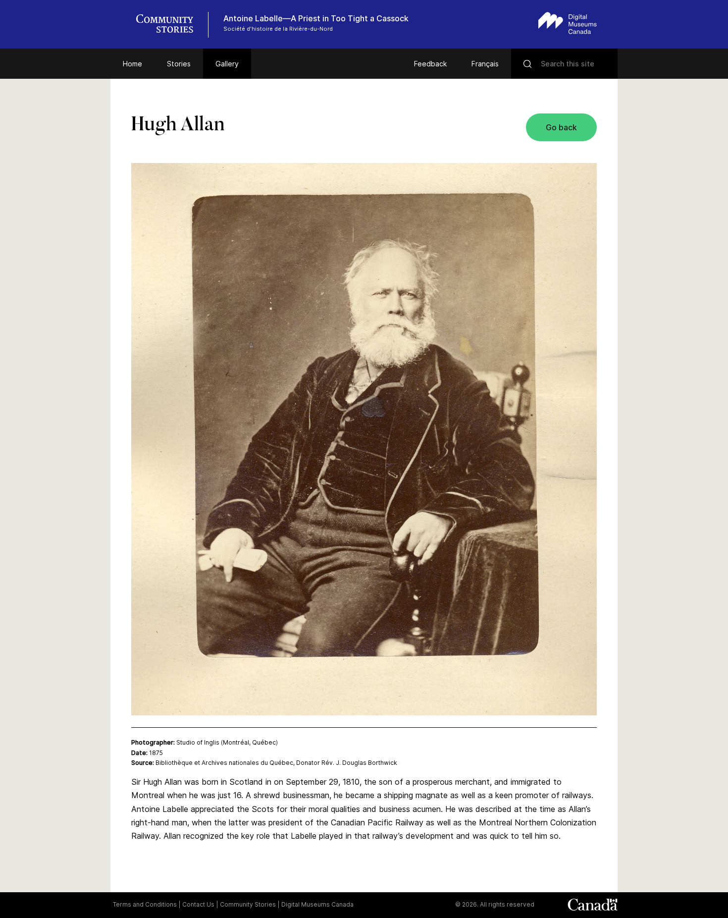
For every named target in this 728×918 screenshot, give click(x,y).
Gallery (227, 63)
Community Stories (248, 904)
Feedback (430, 63)
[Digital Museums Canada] (567, 23)
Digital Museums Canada (317, 904)
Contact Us (198, 904)
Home (132, 63)
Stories (179, 63)
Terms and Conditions (145, 904)
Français (485, 63)
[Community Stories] (169, 25)
